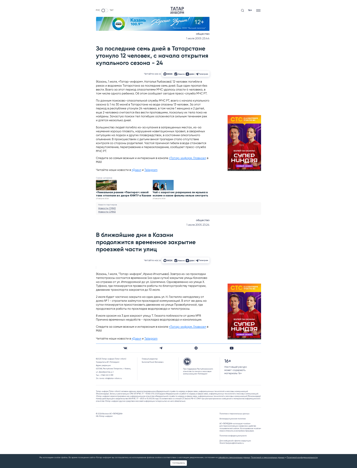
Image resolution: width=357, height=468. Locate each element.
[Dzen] (196, 348)
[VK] (125, 348)
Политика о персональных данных (234, 414)
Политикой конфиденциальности (302, 458)
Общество (202, 34)
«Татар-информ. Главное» (187, 158)
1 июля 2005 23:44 (197, 38)
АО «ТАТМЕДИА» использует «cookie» (234, 424)
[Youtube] (231, 348)
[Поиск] (242, 10)
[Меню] (258, 10)
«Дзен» (136, 170)
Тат (112, 10)
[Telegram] (161, 348)
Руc (98, 10)
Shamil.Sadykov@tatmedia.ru (231, 443)
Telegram (150, 170)
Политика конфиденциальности (233, 436)
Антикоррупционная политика (232, 419)
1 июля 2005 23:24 (197, 224)
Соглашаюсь (178, 463)
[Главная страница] (177, 10)
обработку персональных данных (234, 458)
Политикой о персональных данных (267, 458)
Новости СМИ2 (107, 208)
